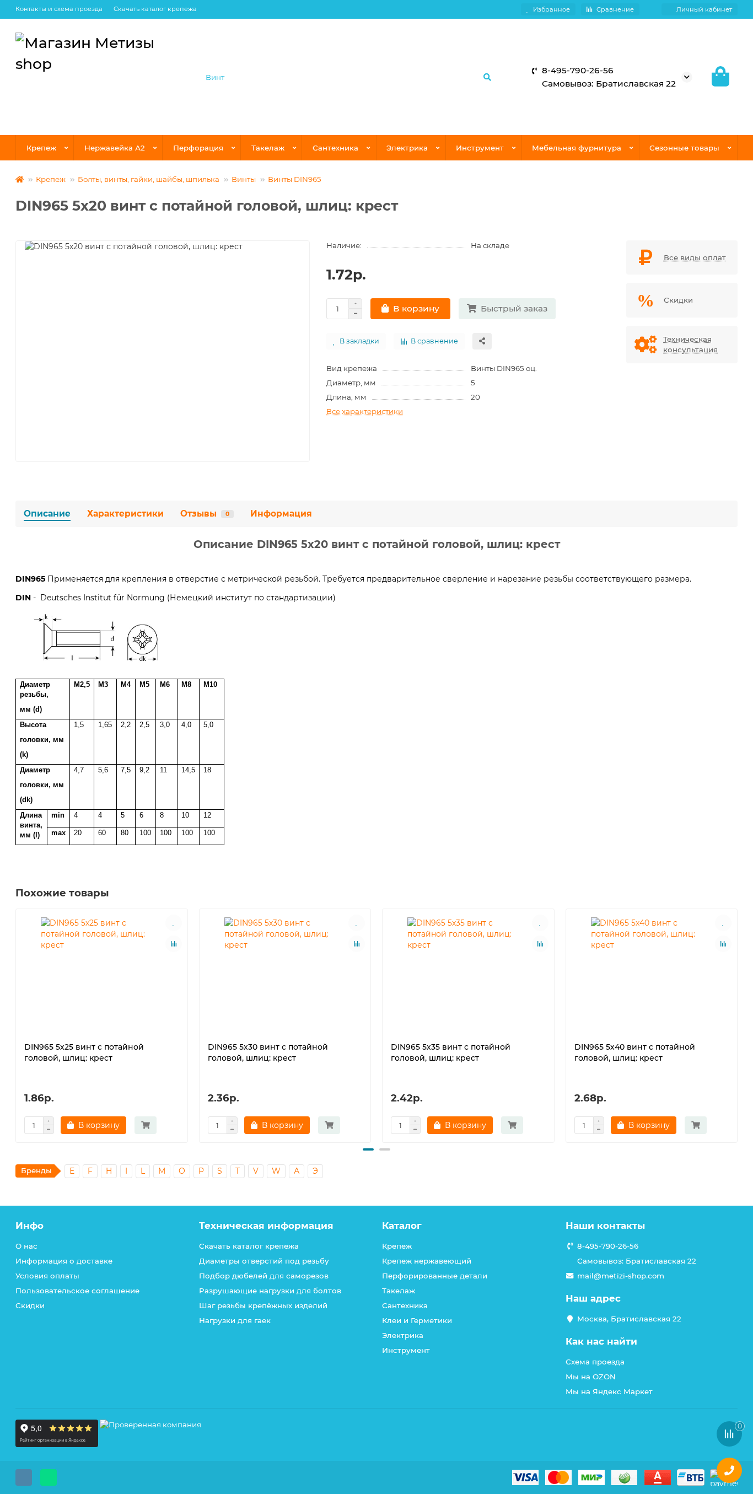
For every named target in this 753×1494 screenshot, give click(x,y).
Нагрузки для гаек (235, 1320)
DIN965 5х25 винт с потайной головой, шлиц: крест (84, 1052)
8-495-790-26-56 (607, 1246)
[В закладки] (173, 923)
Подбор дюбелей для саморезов (264, 1275)
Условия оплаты (47, 1275)
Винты (244, 179)
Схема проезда (595, 1361)
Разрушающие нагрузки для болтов (270, 1290)
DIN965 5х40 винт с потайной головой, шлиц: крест (634, 1052)
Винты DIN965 (294, 179)
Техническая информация (266, 1225)
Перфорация (198, 147)
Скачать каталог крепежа (155, 9)
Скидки (30, 1305)
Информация (281, 513)
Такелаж (267, 147)
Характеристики (125, 513)
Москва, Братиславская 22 (629, 1318)
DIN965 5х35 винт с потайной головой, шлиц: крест (450, 1052)
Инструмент (480, 147)
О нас (26, 1246)
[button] (16, 1023)
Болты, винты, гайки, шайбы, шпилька (148, 179)
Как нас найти (601, 1341)
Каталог (402, 1225)
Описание (47, 513)
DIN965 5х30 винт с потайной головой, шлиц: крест (268, 1052)
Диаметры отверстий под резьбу (264, 1260)
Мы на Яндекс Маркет (609, 1391)
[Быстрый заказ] (146, 1125)
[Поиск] (487, 77)
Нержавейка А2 (114, 147)
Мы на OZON (591, 1376)
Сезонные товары (684, 147)
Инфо (29, 1225)
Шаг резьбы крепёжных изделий (263, 1305)
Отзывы (204, 513)
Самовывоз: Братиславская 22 (636, 1260)
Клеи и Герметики (417, 1320)
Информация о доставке (63, 1260)
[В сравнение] (173, 944)
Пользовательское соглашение (77, 1290)
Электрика (407, 147)
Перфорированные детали (434, 1275)
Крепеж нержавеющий (426, 1260)
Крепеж (41, 147)
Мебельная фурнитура (576, 147)
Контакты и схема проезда (59, 9)
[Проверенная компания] (150, 1444)
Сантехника (335, 147)
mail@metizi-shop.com (620, 1275)
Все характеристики (364, 411)
